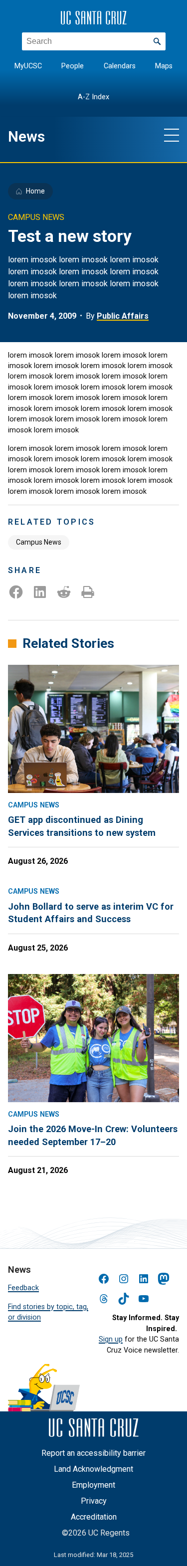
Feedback (23, 1288)
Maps (164, 66)
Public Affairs (123, 316)
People (72, 66)
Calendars (120, 66)
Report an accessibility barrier (93, 1453)
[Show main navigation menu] (171, 134)
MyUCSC (28, 66)
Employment (93, 1485)
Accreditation (94, 1517)
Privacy (94, 1501)
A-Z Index (93, 97)
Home (35, 191)
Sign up (111, 1339)
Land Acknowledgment (93, 1469)
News (26, 136)
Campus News (38, 542)
